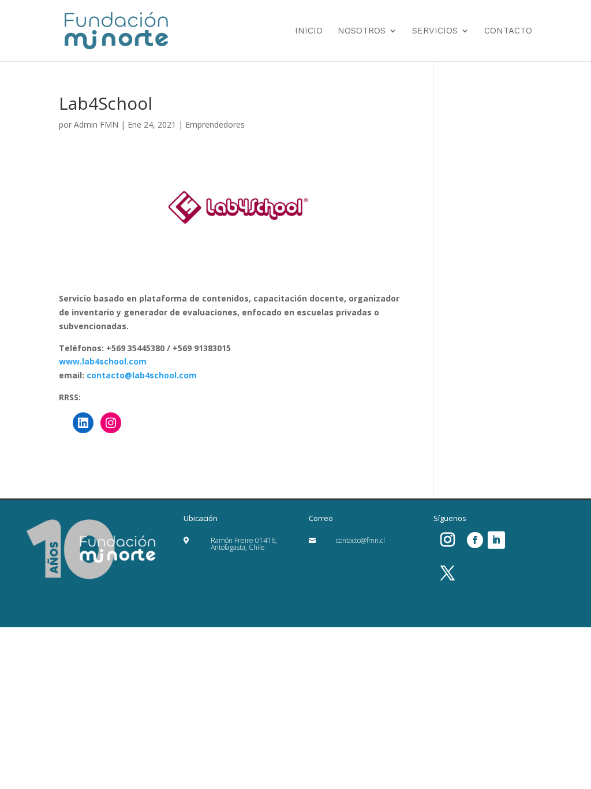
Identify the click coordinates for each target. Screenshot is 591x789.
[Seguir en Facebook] (475, 540)
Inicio (309, 31)
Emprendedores (215, 124)
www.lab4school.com (103, 361)
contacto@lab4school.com (142, 375)
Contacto (508, 31)
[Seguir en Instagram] (447, 540)
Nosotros (362, 31)
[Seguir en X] (447, 573)
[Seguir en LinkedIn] (496, 540)
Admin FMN (96, 124)
